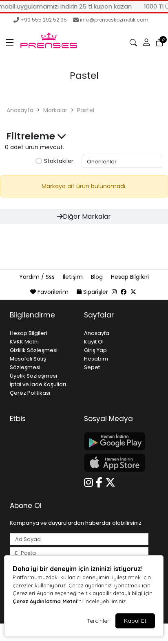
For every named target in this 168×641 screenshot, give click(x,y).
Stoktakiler (58, 161)
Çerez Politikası (30, 393)
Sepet (92, 367)
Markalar (55, 110)
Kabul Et (135, 620)
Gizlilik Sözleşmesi (33, 350)
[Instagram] (90, 481)
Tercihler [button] (98, 620)
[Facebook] (100, 481)
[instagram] (114, 292)
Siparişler (96, 292)
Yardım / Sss (37, 277)
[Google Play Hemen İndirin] (116, 441)
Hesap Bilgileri (130, 277)
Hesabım (96, 359)
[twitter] (133, 292)
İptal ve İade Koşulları (38, 384)
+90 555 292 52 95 (43, 19)
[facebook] (123, 292)
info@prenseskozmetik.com (114, 19)
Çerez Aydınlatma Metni (45, 601)
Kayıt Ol (94, 341)
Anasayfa (20, 110)
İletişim (73, 277)
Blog (97, 277)
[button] (9, 42)
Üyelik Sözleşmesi (33, 376)
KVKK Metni (24, 341)
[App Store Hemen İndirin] (116, 463)
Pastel (85, 110)
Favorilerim (53, 292)
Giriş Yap (95, 350)
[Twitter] (111, 481)
